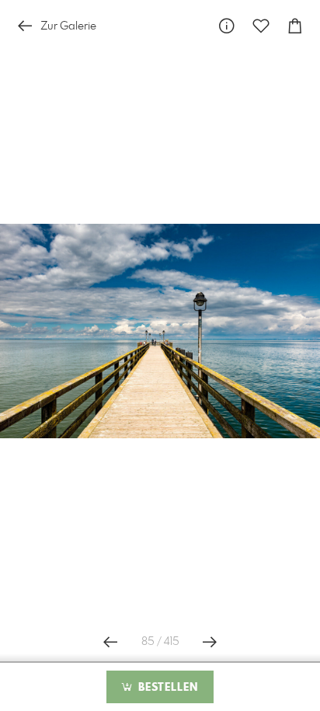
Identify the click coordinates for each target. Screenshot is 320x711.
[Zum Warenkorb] (295, 26)
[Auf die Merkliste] (261, 26)
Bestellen (166, 687)
